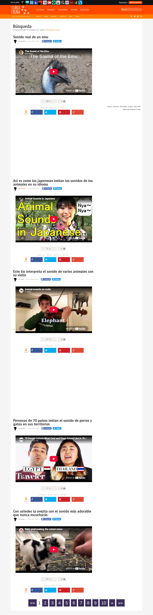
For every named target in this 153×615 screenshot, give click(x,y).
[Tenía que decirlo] (71, 2)
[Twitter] (50, 112)
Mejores (51, 9)
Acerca (109, 106)
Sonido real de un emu (30, 37)
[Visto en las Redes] (36, 2)
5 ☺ (49, 248)
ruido (53, 585)
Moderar (84, 9)
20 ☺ (48, 101)
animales (44, 107)
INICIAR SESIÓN (135, 2)
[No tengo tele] (63, 2)
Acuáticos (62, 16)
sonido (63, 107)
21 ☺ (48, 579)
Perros (38, 16)
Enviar (74, 9)
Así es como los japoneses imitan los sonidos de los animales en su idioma (53, 182)
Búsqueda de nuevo (53, 30)
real (56, 107)
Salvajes (53, 16)
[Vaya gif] (67, 2)
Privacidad (123, 106)
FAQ (135, 106)
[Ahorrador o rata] (76, 2)
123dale (23, 188)
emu (51, 107)
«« (32, 602)
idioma (49, 255)
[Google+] (78, 112)
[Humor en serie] (58, 2)
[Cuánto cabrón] (45, 2)
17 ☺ (48, 339)
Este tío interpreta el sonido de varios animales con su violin (53, 273)
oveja (46, 585)
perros (57, 495)
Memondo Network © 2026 (131, 109)
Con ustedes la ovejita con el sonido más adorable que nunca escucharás (52, 513)
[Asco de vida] (23, 2)
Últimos (40, 9)
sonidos (64, 495)
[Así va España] (40, 2)
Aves (70, 16)
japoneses (57, 255)
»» (120, 602)
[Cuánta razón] (27, 2)
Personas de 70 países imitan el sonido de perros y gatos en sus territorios (52, 422)
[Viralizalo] (80, 2)
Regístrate (123, 2)
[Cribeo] (54, 2)
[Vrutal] (49, 2)
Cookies (130, 106)
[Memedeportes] (32, 2)
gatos (50, 495)
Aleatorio (63, 9)
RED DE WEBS (15, 2)
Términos (116, 106)
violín (57, 346)
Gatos (46, 16)
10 (103, 602)
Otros (77, 16)
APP (139, 106)
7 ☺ (49, 488)
